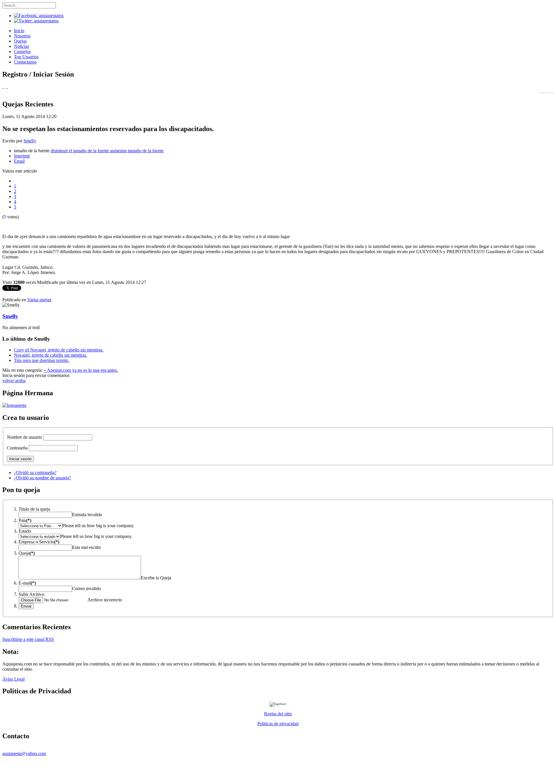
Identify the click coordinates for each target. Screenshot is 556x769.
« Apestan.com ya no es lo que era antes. (81, 370)
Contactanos (25, 61)
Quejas (20, 41)
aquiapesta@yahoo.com (24, 753)
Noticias (21, 46)
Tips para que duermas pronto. (41, 360)
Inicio (19, 30)
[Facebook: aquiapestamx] (39, 15)
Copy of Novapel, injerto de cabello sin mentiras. (58, 349)
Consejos (22, 51)
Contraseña (17, 447)
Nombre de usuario (24, 437)
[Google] (5, 86)
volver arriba (13, 380)
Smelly (29, 140)
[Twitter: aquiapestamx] (36, 20)
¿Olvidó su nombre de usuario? (42, 477)
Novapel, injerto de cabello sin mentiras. (50, 355)
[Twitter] (7, 86)
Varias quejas (39, 299)
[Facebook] (2, 86)
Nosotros (22, 35)
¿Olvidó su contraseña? (35, 472)
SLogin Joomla (546, 93)
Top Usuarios (26, 56)
